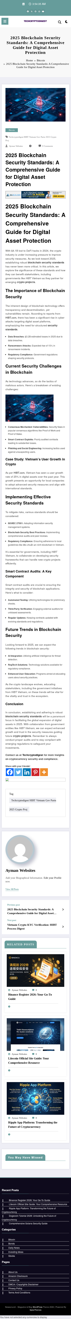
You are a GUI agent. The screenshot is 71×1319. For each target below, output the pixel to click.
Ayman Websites (16, 146)
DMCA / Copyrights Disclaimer (23, 1284)
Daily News (14, 1247)
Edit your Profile (52, 878)
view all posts (12, 889)
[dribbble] (35, 11)
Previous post (13, 905)
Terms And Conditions (19, 1292)
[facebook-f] (27, 11)
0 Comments (47, 146)
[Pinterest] (35, 772)
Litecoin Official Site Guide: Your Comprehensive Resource (28, 1060)
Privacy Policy (15, 1288)
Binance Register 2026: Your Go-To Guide (30, 996)
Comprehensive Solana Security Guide (28, 1223)
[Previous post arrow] (63, 909)
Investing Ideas (15, 1251)
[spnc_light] (66, 22)
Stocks (11, 1255)
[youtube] (43, 11)
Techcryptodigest (32, 755)
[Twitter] (18, 772)
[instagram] (39, 11)
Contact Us (13, 1280)
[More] (44, 772)
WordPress (37, 1307)
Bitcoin (12, 130)
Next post (11, 920)
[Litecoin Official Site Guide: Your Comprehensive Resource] (35, 1034)
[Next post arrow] (63, 926)
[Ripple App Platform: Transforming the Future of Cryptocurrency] (35, 1097)
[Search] (59, 21)
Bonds (11, 1243)
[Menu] (4, 21)
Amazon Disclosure (18, 1275)
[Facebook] (10, 772)
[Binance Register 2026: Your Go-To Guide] (35, 970)
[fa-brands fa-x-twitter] (31, 11)
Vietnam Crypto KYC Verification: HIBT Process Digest (32, 926)
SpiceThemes (35, 1309)
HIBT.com (10, 317)
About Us (12, 1271)
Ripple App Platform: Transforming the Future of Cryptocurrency (32, 1124)
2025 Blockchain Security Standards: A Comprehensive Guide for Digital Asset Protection (30, 911)
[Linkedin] (27, 772)
